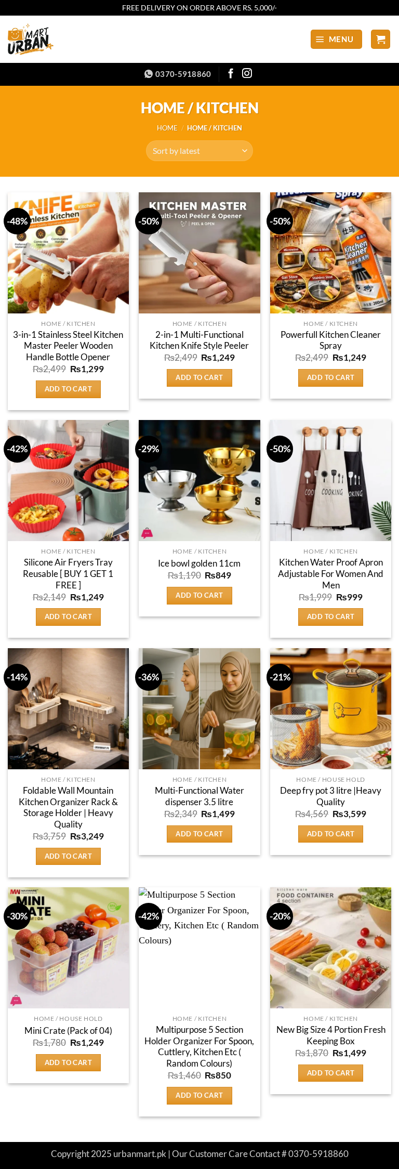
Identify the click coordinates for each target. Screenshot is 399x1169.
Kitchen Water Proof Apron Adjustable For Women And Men (330, 573)
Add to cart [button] (68, 389)
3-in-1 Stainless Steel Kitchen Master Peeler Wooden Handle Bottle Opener (68, 346)
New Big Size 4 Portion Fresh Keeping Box (330, 1035)
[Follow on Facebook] (231, 74)
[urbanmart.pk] (51, 39)
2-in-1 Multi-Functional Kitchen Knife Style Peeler (199, 340)
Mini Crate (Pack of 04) (68, 1031)
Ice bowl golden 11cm (199, 563)
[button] (336, 39)
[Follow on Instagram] (247, 74)
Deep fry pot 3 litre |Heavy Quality (330, 796)
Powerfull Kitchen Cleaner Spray (331, 340)
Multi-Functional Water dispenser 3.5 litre (199, 796)
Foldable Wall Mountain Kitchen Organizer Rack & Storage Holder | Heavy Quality (68, 807)
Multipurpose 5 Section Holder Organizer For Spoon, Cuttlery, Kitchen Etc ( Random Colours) (199, 1046)
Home (167, 128)
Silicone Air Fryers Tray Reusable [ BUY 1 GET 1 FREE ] (68, 573)
